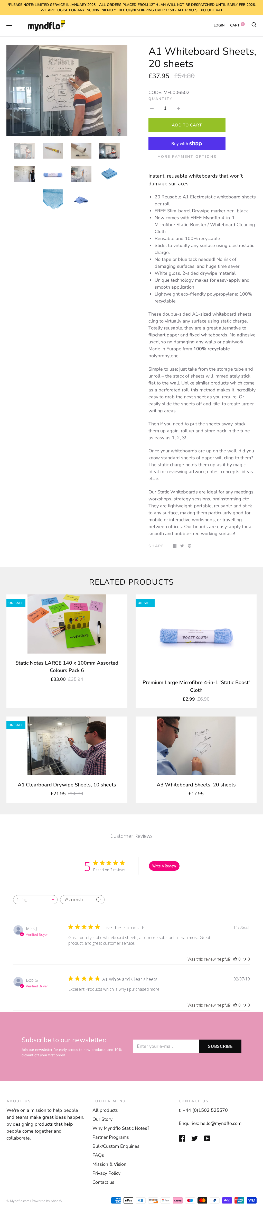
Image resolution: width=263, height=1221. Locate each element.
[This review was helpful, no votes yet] (235, 959)
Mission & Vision (109, 1164)
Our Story (102, 1119)
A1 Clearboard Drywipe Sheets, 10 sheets (67, 784)
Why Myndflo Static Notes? (120, 1128)
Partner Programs (110, 1137)
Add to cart (187, 125)
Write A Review (164, 866)
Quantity (160, 98)
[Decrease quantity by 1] (151, 108)
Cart (236, 25)
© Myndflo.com (17, 1201)
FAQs (98, 1155)
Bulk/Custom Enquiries (115, 1146)
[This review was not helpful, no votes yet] (244, 959)
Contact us (103, 1182)
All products (105, 1110)
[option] (66, 90)
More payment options (187, 156)
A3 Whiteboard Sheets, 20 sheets (196, 784)
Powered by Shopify (47, 1201)
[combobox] (35, 899)
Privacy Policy (106, 1173)
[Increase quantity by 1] (178, 108)
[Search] (254, 25)
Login (219, 25)
